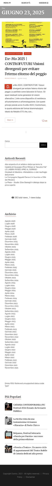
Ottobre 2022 (10, 339)
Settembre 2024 (11, 280)
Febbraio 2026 (11, 236)
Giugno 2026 (10, 226)
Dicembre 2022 (11, 334)
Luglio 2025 (10, 254)
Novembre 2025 (11, 244)
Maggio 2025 (10, 260)
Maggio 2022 (10, 352)
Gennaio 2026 (10, 239)
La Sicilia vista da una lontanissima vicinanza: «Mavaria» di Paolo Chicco (26, 422)
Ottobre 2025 (10, 247)
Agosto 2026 (10, 221)
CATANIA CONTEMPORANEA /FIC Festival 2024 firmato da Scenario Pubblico (29, 408)
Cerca (7, 141)
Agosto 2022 (10, 345)
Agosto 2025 (10, 252)
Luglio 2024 (10, 285)
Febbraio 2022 (11, 360)
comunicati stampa (14, 53)
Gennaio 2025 (10, 270)
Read (9, 120)
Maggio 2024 (10, 290)
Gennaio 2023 (10, 332)
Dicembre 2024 (11, 272)
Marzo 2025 (9, 265)
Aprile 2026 (9, 231)
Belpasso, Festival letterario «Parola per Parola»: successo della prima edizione (28, 436)
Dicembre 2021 (11, 365)
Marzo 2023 (9, 326)
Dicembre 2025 (11, 242)
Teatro (27, 53)
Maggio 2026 (10, 229)
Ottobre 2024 (10, 278)
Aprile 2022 (9, 355)
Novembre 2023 (11, 306)
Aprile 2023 (9, 324)
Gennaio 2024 (10, 301)
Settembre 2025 (11, 249)
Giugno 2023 (10, 319)
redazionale (10, 78)
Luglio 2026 (10, 224)
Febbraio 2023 (11, 329)
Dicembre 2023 (11, 303)
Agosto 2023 (10, 314)
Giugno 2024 (10, 288)
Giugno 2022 (10, 350)
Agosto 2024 (10, 283)
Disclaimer (30, 477)
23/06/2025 (22, 78)
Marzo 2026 (10, 234)
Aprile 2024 (9, 293)
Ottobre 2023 (10, 308)
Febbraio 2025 (11, 267)
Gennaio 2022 (10, 363)
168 (46, 121)
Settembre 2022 (11, 342)
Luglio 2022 (10, 347)
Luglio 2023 (10, 316)
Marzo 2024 (9, 296)
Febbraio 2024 (11, 298)
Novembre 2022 (11, 337)
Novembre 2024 (11, 275)
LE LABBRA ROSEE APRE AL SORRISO (21, 169)
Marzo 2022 (9, 357)
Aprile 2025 (9, 262)
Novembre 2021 (11, 368)
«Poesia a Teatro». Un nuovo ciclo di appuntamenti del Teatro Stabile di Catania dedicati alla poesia (30, 450)
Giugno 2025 (10, 257)
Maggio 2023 (10, 321)
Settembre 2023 (11, 311)
